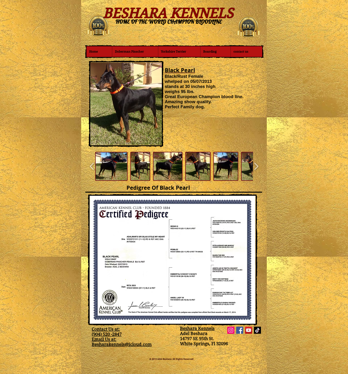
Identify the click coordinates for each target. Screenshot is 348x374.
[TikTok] (257, 330)
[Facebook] (239, 330)
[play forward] (256, 166)
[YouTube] (248, 330)
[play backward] (92, 166)
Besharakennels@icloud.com (122, 344)
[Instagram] (230, 330)
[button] (111, 166)
